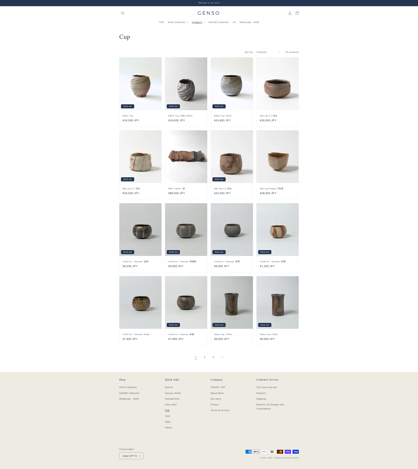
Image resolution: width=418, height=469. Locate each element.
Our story (216, 398)
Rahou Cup (128, 116)
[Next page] (222, 357)
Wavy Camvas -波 (176, 188)
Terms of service (220, 410)
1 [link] (196, 357)
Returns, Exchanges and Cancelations (270, 406)
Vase (167, 416)
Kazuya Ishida (173, 393)
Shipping (261, 398)
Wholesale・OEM (129, 398)
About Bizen (217, 393)
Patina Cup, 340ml (223, 334)
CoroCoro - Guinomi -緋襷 (273, 261)
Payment (261, 393)
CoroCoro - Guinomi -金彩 (135, 261)
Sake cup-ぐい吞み (269, 116)
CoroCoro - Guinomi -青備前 (182, 261)
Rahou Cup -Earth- (223, 116)
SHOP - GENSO (274, 458)
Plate (168, 422)
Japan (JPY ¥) (130, 456)
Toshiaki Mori (172, 398)
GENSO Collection (129, 393)
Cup (167, 410)
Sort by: (249, 52)
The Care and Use (266, 387)
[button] (122, 13)
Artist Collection (128, 387)
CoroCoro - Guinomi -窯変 (227, 261)
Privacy (215, 404)
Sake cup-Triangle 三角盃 (271, 188)
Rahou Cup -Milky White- (180, 116)
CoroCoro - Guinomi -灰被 (181, 334)
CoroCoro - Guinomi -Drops (136, 334)
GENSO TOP (218, 387)
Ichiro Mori (171, 404)
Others (169, 427)
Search (169, 387)
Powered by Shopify (290, 458)
